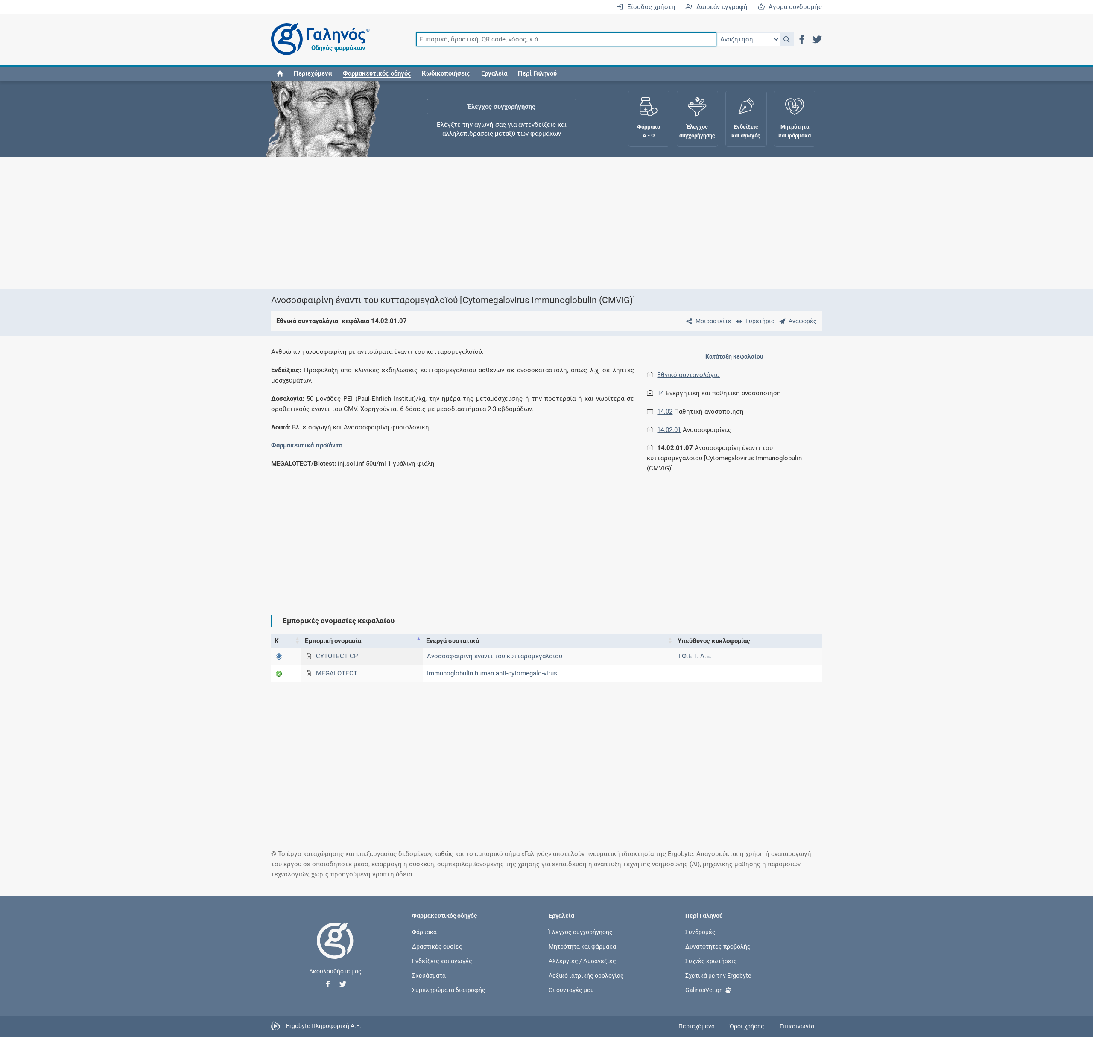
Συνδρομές (700, 931)
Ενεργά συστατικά (452, 641)
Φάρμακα (424, 931)
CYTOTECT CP (337, 656)
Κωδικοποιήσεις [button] (446, 73)
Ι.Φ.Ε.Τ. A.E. (695, 656)
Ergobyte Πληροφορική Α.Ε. (323, 1025)
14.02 (664, 411)
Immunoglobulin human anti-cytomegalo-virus (492, 673)
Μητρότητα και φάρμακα (582, 946)
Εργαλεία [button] (494, 73)
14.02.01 (669, 430)
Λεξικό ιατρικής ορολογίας (586, 975)
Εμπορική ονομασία (333, 641)
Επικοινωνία (797, 1026)
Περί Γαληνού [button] (537, 73)
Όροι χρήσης (747, 1026)
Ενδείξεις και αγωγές (442, 961)
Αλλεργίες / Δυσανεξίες (582, 961)
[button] (787, 39)
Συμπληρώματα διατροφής (448, 990)
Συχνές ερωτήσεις (711, 961)
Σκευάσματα (429, 975)
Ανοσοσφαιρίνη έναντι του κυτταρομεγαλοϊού (494, 656)
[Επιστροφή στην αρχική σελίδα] (335, 949)
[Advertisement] (521, 223)
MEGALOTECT (336, 673)
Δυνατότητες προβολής (718, 946)
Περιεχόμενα (313, 73)
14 (660, 393)
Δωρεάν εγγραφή (720, 7)
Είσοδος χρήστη (649, 7)
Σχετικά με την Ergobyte (718, 975)
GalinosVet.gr (703, 990)
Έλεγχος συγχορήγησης (501, 107)
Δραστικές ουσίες (437, 946)
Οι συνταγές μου (571, 990)
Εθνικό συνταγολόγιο (688, 375)
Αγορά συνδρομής (793, 7)
